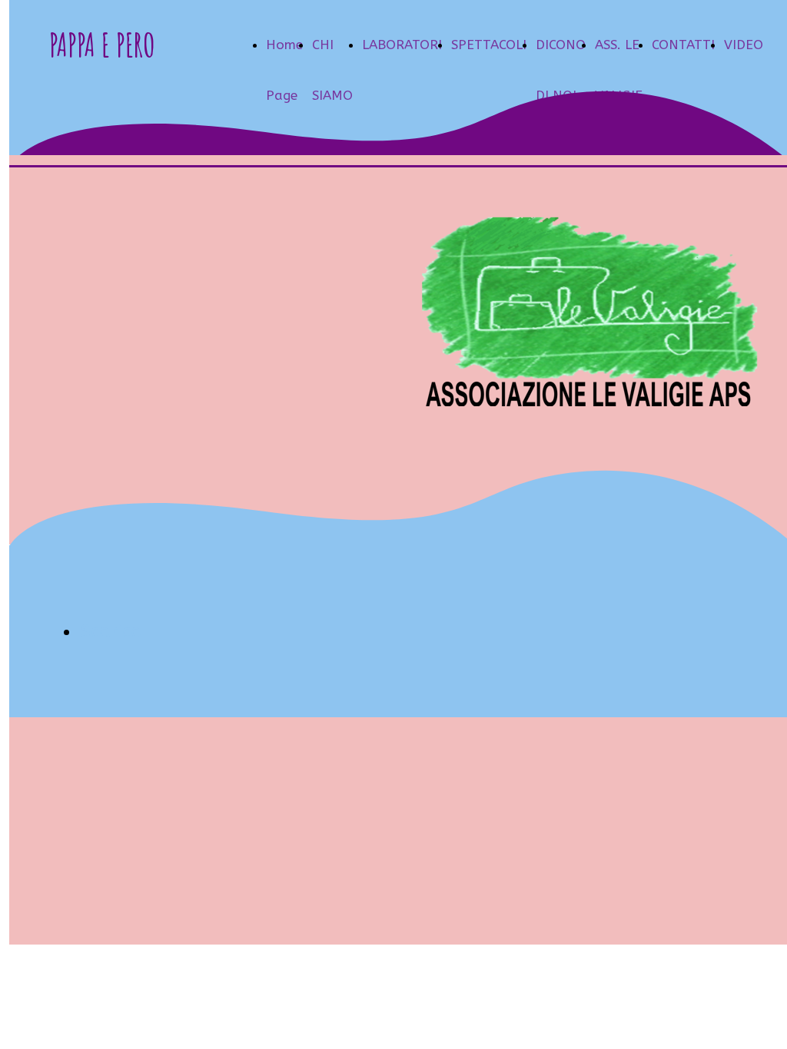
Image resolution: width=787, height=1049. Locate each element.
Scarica (111, 631)
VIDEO (743, 44)
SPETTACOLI (488, 44)
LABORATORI (402, 44)
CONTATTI (683, 44)
